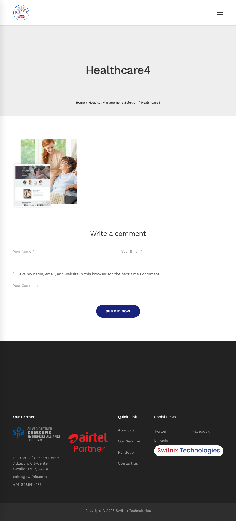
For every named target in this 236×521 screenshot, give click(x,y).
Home (80, 102)
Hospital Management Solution (112, 102)
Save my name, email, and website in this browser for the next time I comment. (88, 274)
